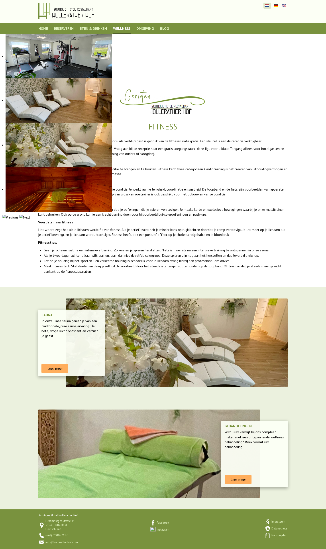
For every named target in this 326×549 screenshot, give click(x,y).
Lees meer (55, 368)
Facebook (163, 523)
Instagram (163, 529)
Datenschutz (279, 528)
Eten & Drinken (93, 28)
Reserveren (64, 28)
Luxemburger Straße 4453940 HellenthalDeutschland (60, 525)
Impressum (278, 521)
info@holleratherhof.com (61, 542)
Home (43, 28)
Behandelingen (238, 426)
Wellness (121, 28)
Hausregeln (278, 535)
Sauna (47, 315)
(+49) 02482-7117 (56, 535)
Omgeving (145, 28)
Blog (164, 28)
